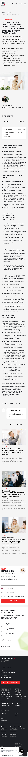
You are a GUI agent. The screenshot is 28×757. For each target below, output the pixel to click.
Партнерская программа (20, 718)
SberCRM (3, 716)
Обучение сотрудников (6, 698)
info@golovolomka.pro (8, 672)
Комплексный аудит (5, 692)
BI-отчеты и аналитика (6, 705)
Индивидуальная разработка (7, 703)
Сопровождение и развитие (7, 699)
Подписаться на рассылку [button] (10, 682)
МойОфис (3, 718)
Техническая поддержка (6, 701)
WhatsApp (11, 623)
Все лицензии (4, 720)
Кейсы (8, 12)
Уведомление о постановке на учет (18, 744)
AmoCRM (3, 715)
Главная (3, 12)
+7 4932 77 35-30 (17, 3)
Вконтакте (11, 633)
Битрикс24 (3, 713)
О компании (17, 717)
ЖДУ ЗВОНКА (13, 600)
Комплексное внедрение (6, 696)
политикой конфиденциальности (17, 596)
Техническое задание (5, 694)
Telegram (11, 628)
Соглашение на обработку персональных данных (5, 744)
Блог (16, 715)
